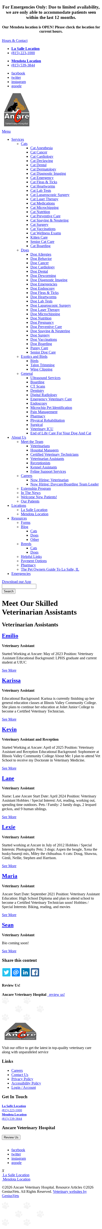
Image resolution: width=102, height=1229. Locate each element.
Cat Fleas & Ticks (43, 182)
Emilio (10, 636)
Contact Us (19, 1075)
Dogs (25, 250)
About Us (18, 437)
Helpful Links (31, 557)
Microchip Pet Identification (51, 408)
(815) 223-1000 (23, 53)
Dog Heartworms (43, 297)
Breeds (26, 544)
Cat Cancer (38, 152)
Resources (19, 518)
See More (9, 670)
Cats (24, 144)
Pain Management (43, 412)
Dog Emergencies (43, 284)
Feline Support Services (48, 471)
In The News (31, 493)
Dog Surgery (40, 335)
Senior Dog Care (43, 352)
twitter (16, 77)
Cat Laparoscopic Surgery (50, 195)
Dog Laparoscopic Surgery (50, 305)
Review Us (11, 1137)
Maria (9, 876)
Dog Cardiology (42, 267)
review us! (56, 995)
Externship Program (36, 488)
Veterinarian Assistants (47, 459)
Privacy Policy (22, 1079)
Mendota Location (34, 514)
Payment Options (34, 561)
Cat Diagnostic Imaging (48, 173)
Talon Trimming (42, 365)
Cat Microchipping (44, 208)
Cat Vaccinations (43, 229)
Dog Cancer (39, 263)
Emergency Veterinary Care (51, 399)
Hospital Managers (44, 450)
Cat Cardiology (41, 156)
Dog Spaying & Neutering (50, 331)
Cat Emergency (42, 178)
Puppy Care (39, 348)
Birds (34, 361)
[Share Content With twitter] (6, 972)
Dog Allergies (40, 254)
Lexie (8, 827)
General (27, 374)
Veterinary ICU (41, 429)
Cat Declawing (41, 161)
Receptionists (40, 463)
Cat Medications (42, 203)
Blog (24, 527)
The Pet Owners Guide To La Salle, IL (50, 569)
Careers (26, 476)
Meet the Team (32, 442)
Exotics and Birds (34, 356)
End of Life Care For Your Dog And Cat (60, 433)
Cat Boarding (40, 246)
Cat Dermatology (43, 169)
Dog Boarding (41, 344)
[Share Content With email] (16, 972)
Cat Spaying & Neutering (49, 220)
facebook (18, 73)
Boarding (37, 382)
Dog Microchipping (45, 314)
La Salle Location (34, 510)
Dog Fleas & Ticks (44, 293)
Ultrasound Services (45, 378)
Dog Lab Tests (41, 301)
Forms (25, 522)
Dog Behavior (41, 259)
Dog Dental (39, 271)
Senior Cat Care (42, 242)
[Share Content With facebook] (35, 972)
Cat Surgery (39, 225)
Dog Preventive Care (46, 327)
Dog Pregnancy (42, 322)
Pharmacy (37, 416)
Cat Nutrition (40, 212)
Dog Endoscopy (42, 288)
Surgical (36, 425)
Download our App (16, 582)
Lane (8, 778)
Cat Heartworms (42, 186)
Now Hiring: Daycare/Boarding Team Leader (64, 484)
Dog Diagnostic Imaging (48, 280)
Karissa (11, 680)
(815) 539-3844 (23, 65)
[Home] (16, 127)
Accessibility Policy (26, 1083)
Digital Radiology (43, 395)
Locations (18, 505)
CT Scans (37, 386)
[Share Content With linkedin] (25, 972)
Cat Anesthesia (41, 148)
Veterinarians (40, 446)
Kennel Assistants (43, 467)
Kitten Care (39, 237)
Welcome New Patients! (39, 497)
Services (17, 139)
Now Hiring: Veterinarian (49, 480)
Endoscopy (38, 403)
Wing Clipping (41, 369)
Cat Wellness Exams (45, 233)
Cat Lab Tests (40, 190)
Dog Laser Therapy (45, 310)
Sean (8, 925)
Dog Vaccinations (43, 339)
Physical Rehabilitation (47, 420)
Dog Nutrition (40, 318)
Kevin (9, 729)
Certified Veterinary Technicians (54, 454)
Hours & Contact (15, 41)
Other (34, 540)
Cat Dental (38, 165)
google (16, 86)
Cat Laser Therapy (44, 199)
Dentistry (37, 391)
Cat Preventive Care (45, 216)
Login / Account (23, 1087)
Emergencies (21, 574)
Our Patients (30, 501)
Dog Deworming (43, 276)
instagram (18, 82)
